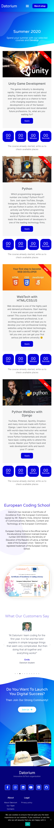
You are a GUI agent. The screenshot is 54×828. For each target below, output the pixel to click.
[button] (27, 5)
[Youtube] (31, 787)
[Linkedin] (23, 787)
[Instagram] (15, 787)
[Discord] (38, 787)
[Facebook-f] (7, 787)
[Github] (46, 787)
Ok (27, 824)
